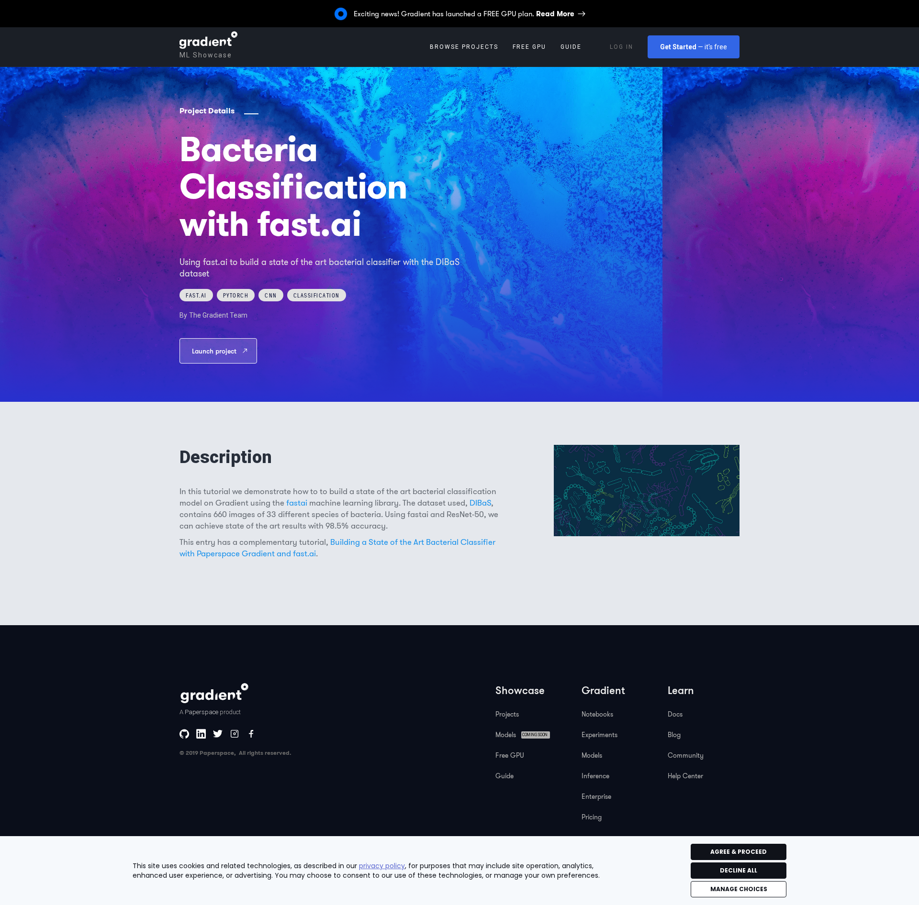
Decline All (738, 870)
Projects (507, 714)
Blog (674, 734)
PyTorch (236, 295)
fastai (296, 502)
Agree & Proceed (738, 852)
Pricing (592, 817)
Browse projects (464, 47)
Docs (675, 714)
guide (571, 47)
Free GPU (529, 47)
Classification (316, 295)
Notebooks (597, 714)
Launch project (214, 351)
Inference (595, 776)
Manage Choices (738, 889)
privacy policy (382, 866)
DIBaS (480, 502)
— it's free (693, 47)
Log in (621, 47)
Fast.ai (196, 295)
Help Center (685, 776)
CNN (271, 295)
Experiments (599, 734)
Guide (504, 776)
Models (592, 755)
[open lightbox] (647, 490)
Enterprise (596, 796)
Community (686, 755)
